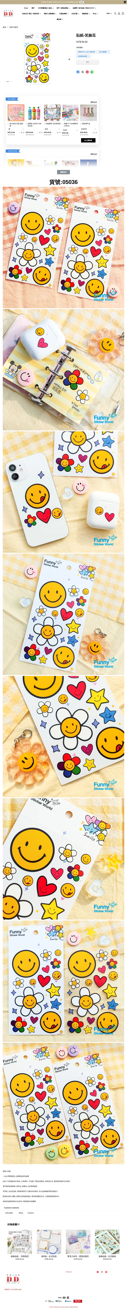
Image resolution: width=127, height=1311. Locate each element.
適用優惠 (79, 47)
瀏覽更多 (63, 172)
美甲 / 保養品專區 (62, 8)
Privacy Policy (64, 1307)
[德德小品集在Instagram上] (102, 1273)
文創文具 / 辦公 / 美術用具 (30, 13)
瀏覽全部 (94, 102)
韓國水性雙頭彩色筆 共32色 (17, 1306)
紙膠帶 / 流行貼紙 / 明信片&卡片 (83, 8)
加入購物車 (88, 140)
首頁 (4, 27)
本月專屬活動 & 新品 (45, 8)
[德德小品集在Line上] (106, 1273)
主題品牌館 (63, 13)
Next (69, 59)
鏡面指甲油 (86, 124)
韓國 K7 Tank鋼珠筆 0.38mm (71, 125)
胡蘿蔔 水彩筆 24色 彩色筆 (34, 125)
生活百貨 (74, 13)
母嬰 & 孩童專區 (49, 13)
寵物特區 (85, 13)
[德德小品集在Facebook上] (97, 1273)
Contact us (69, 1272)
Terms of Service (54, 1307)
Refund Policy (74, 1307)
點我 (81, 2)
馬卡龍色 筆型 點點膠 (16, 125)
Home (26, 8)
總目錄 (59, 19)
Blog (94, 13)
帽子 (33, 8)
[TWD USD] (108, 13)
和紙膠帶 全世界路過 (53, 124)
